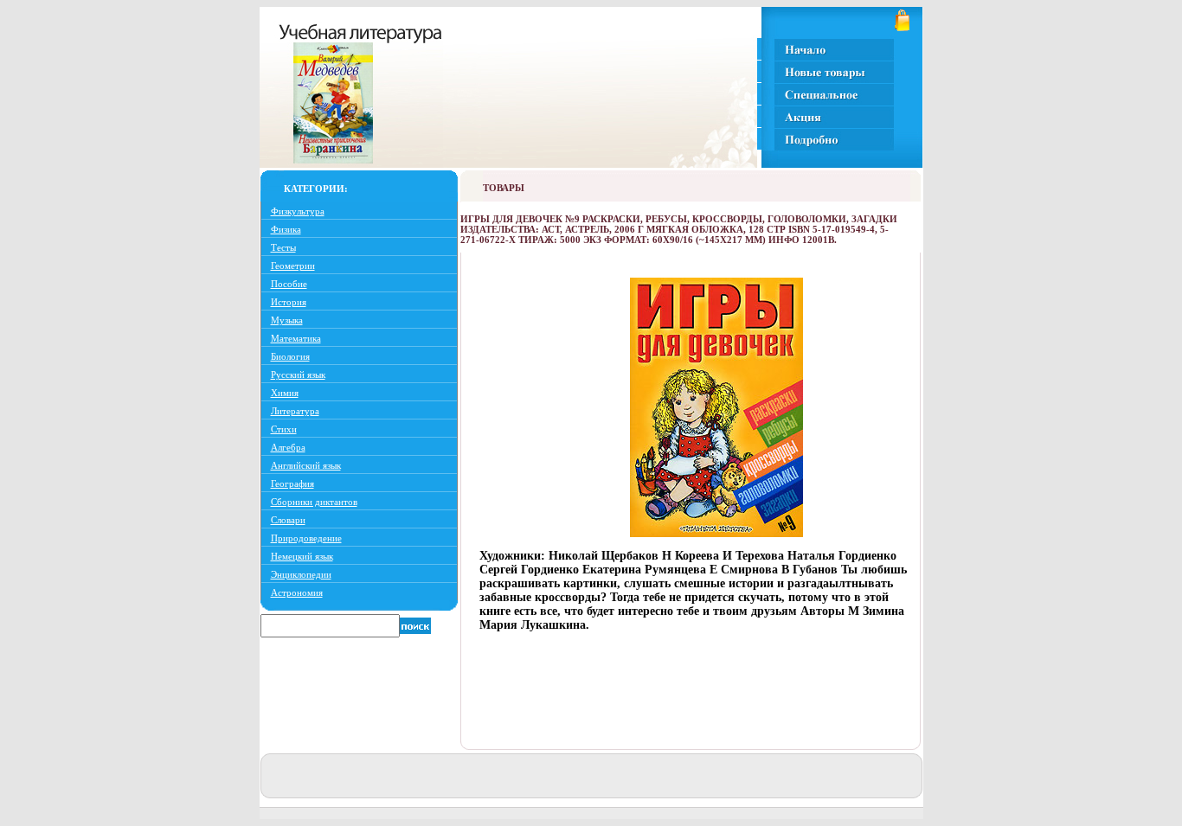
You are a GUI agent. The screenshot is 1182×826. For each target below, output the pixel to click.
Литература (295, 411)
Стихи (284, 429)
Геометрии (293, 265)
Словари (288, 520)
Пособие (289, 284)
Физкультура (297, 211)
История (288, 302)
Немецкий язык (302, 556)
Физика (286, 229)
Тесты (283, 247)
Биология (290, 356)
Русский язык (298, 374)
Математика (296, 338)
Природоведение (306, 538)
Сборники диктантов (314, 501)
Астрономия (297, 592)
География (292, 483)
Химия (285, 392)
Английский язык (306, 465)
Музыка (287, 320)
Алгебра (288, 447)
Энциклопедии (301, 574)
